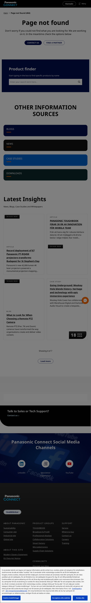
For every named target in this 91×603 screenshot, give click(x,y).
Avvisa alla (80, 598)
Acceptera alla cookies (61, 598)
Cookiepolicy (77, 588)
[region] (45, 585)
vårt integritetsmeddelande (16, 591)
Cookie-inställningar (11, 598)
